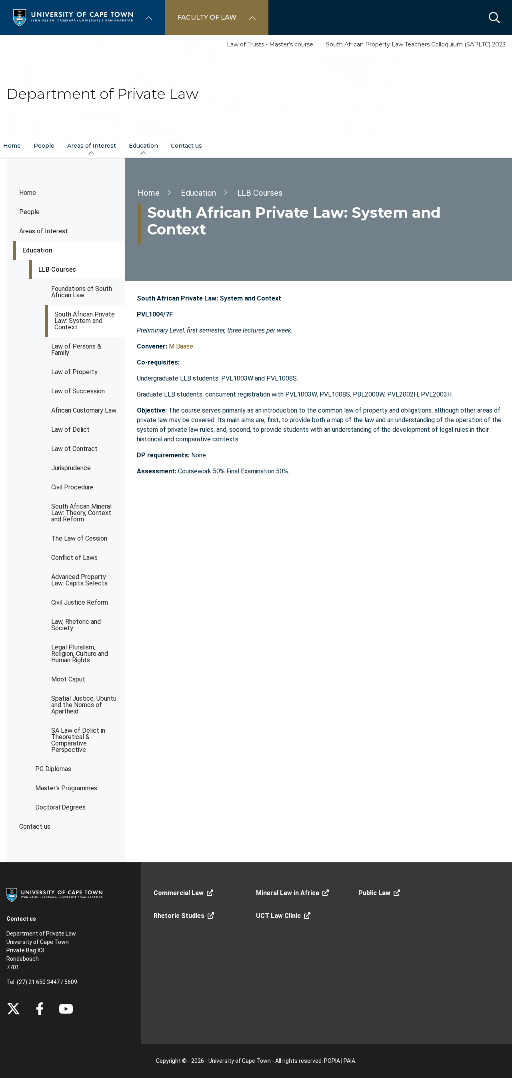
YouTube (66, 1008)
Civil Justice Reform (79, 602)
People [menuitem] (44, 145)
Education (37, 250)
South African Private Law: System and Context (84, 321)
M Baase (181, 346)
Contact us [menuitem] (186, 145)
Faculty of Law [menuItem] (207, 17)
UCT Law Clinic (278, 916)
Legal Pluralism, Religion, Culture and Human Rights (79, 653)
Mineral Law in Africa (287, 893)
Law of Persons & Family (76, 350)
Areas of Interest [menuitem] (91, 145)
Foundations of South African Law (81, 292)
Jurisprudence (71, 468)
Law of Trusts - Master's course (270, 44)
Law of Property (74, 372)
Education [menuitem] (143, 145)
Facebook (40, 1008)
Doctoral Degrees (60, 807)
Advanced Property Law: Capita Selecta (79, 580)
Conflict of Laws (74, 557)
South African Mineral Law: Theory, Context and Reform (81, 513)
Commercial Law (179, 893)
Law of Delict (70, 429)
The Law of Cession (79, 538)
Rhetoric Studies (179, 916)
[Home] (73, 17)
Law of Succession (78, 391)
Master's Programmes (66, 788)
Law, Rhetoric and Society (76, 625)
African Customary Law (83, 410)
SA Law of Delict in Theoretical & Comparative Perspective (78, 740)
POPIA (332, 1061)
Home (27, 192)
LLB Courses (57, 269)
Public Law (374, 893)
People (29, 212)
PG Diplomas (53, 769)
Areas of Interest (43, 231)
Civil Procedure (72, 487)
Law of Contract (74, 449)
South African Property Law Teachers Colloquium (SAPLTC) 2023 (416, 44)
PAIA (349, 1061)
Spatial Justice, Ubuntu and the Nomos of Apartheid (83, 705)
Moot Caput (68, 679)
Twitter (13, 1008)
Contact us (34, 826)
